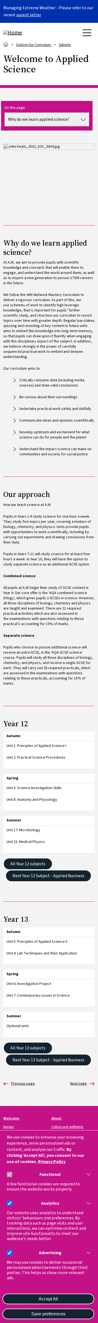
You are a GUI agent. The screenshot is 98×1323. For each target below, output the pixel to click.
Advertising (50, 1253)
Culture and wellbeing (67, 1126)
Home (5, 44)
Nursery (8, 1126)
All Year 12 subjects (27, 864)
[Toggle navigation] (86, 32)
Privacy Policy (52, 1161)
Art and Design (78, 1083)
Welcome (11, 1118)
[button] (87, 1174)
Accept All (48, 1299)
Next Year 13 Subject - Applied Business (48, 1060)
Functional (50, 1174)
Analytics (50, 1203)
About (56, 1118)
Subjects (65, 44)
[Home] (25, 32)
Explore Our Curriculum (34, 44)
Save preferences (48, 1314)
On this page (14, 107)
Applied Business (19, 1083)
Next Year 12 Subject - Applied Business (48, 876)
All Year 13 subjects (27, 1048)
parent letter (28, 15)
